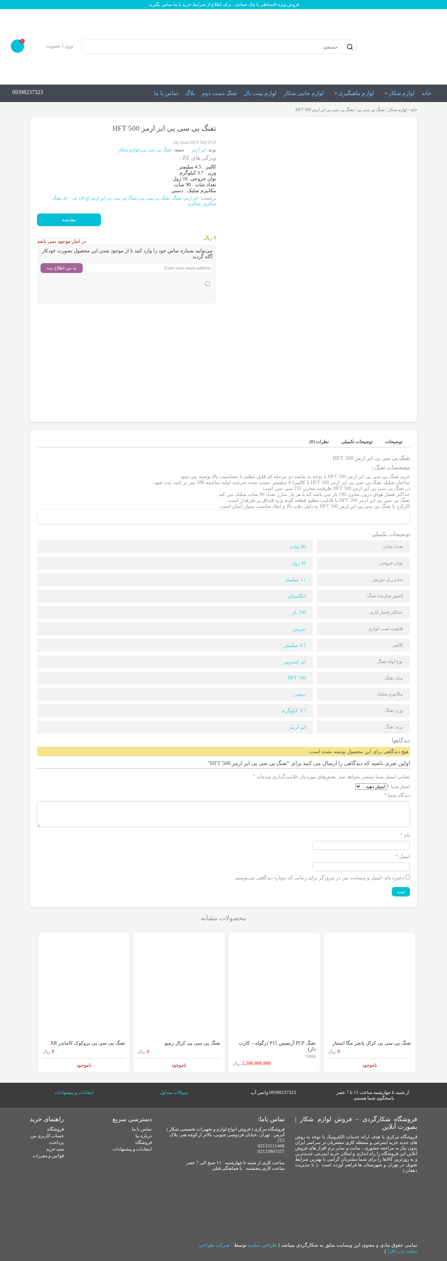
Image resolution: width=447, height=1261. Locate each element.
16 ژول (298, 563)
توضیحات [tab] (394, 441)
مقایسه (69, 219)
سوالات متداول (174, 1092)
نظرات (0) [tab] (319, 441)
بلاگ (190, 93)
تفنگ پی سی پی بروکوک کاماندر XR (87, 1043)
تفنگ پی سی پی (370, 109)
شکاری (194, 203)
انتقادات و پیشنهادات (74, 1092)
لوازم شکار (402, 93)
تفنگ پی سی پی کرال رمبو (192, 1043)
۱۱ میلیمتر (295, 579)
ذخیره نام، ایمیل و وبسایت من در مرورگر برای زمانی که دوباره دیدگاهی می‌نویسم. (319, 877)
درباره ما (143, 1135)
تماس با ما (166, 93)
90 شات (298, 546)
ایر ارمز (199, 149)
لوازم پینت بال (260, 93)
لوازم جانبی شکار (304, 93)
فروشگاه (143, 1142)
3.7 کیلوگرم (294, 710)
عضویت (53, 46)
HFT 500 (297, 677)
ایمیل (402, 856)
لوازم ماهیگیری (356, 93)
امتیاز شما (398, 786)
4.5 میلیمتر (295, 645)
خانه (426, 93)
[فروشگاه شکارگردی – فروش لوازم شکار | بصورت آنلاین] (399, 47)
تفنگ (177, 198)
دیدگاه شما (397, 795)
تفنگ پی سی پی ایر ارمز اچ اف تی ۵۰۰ (100, 198)
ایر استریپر (295, 661)
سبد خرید (55, 1149)
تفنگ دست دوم (219, 93)
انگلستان (297, 596)
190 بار (299, 612)
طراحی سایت (262, 1245)
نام (405, 835)
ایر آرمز (298, 727)
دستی (300, 694)
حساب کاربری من (47, 1135)
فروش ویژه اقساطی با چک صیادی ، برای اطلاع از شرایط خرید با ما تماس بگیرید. (223, 4)
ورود (69, 46)
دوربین (299, 629)
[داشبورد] (39, 45)
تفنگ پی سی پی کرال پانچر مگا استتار (371, 1043)
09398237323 (27, 92)
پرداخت (56, 1142)
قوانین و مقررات (48, 1155)
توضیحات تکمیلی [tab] (357, 441)
